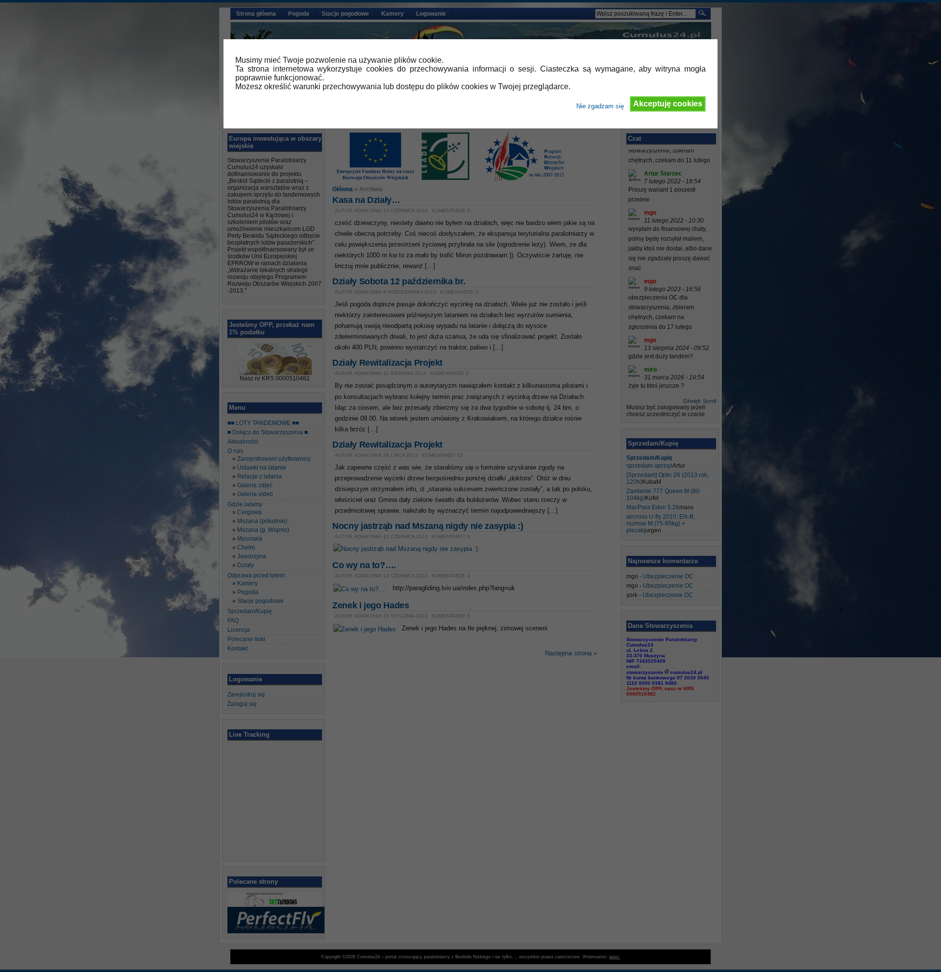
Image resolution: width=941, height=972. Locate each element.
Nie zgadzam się (600, 106)
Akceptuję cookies (667, 104)
